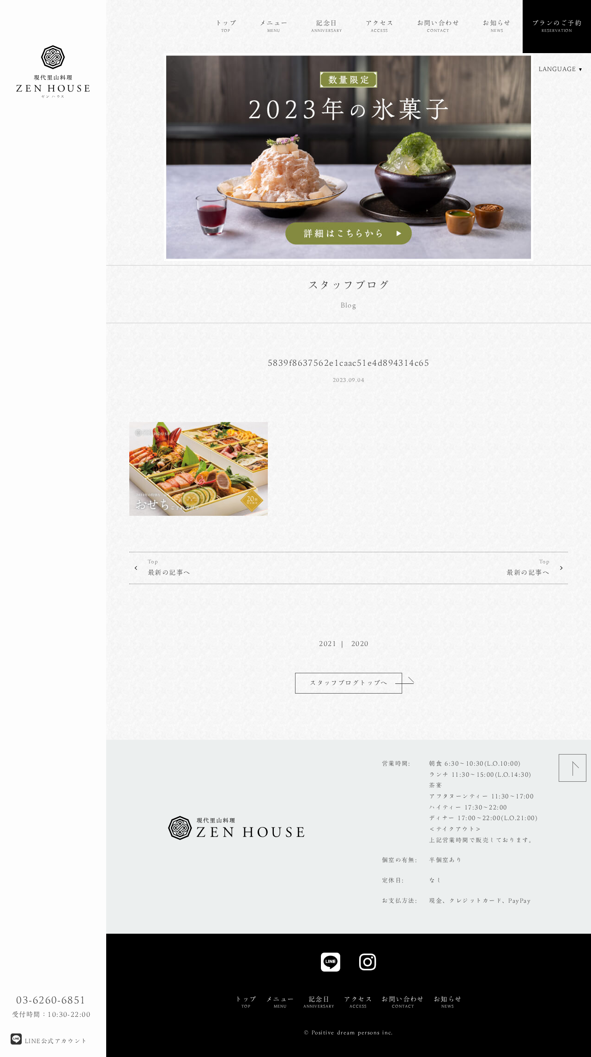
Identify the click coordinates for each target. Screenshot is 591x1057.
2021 (328, 643)
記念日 (326, 25)
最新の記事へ (169, 567)
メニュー (273, 25)
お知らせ (496, 25)
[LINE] (330, 965)
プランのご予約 (557, 25)
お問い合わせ (438, 25)
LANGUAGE (557, 69)
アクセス (379, 25)
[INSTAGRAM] (368, 965)
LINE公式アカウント (54, 1041)
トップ (225, 25)
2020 (360, 643)
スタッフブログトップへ (348, 682)
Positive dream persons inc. (352, 1032)
